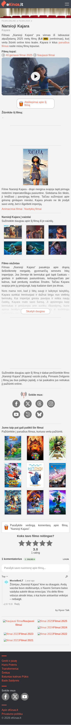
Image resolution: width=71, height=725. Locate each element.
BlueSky (40, 414)
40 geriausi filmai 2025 (19, 55)
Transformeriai (10, 668)
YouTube (16, 414)
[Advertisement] (35, 343)
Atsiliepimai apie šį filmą (35, 103)
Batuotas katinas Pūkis (15, 676)
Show (67, 4)
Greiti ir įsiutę (9, 660)
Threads (40, 404)
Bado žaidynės (10, 680)
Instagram (51, 404)
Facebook (16, 404)
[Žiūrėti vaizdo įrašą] (35, 76)
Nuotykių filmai (33, 209)
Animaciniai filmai (12, 209)
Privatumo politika (12, 714)
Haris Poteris (9, 664)
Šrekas (6, 672)
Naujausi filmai (46, 55)
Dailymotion (28, 414)
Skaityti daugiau (35, 311)
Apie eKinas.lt (10, 710)
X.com (28, 404)
